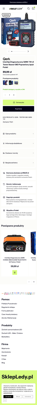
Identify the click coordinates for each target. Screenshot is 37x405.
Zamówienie (6, 352)
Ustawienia (28, 396)
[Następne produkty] (33, 282)
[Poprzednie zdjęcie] (8, 51)
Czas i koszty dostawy (9, 314)
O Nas (4, 359)
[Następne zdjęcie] (28, 51)
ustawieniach (7, 393)
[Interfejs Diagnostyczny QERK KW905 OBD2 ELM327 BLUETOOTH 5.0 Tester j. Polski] (15, 243)
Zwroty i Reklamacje (9, 318)
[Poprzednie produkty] (29, 282)
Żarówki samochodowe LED (12, 330)
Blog (3, 363)
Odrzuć (18, 396)
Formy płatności (7, 311)
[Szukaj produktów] (28, 8)
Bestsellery (6, 337)
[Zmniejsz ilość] (5, 95)
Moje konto (6, 348)
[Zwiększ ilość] (13, 95)
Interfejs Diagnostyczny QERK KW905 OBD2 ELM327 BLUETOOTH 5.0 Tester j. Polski (14, 260)
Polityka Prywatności (9, 304)
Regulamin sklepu (8, 307)
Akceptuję (8, 396)
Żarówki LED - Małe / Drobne (12, 333)
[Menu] (4, 8)
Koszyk (4, 356)
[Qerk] (9, 59)
